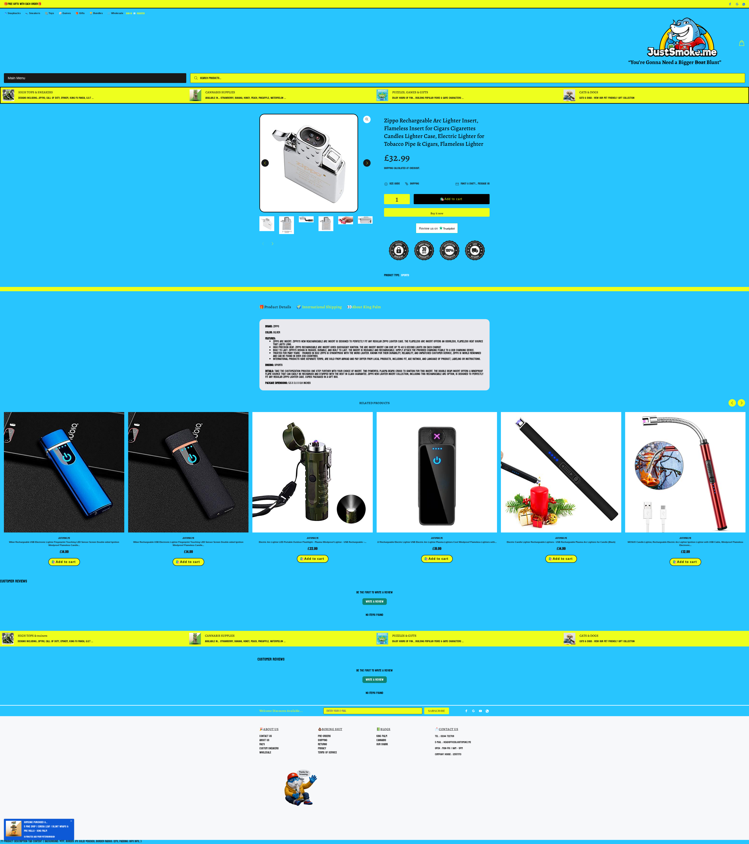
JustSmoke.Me (64, 538)
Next (367, 163)
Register (141, 13)
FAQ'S (262, 744)
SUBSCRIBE (436, 711)
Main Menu (16, 78)
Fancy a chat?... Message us (475, 183)
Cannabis (381, 740)
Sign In (129, 13)
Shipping (388, 168)
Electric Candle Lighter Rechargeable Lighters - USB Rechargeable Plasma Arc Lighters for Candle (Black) (561, 542)
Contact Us (265, 736)
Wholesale (265, 753)
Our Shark (382, 744)
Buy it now (436, 213)
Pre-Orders (324, 736)
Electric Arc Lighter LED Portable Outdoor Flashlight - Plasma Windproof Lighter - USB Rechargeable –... (312, 542)
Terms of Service (327, 753)
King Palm (381, 736)
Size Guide (395, 183)
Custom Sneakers (269, 748)
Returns (322, 744)
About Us (264, 740)
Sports (405, 275)
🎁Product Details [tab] (275, 307)
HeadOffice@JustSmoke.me (457, 742)
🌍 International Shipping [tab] (319, 307)
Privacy (322, 748)
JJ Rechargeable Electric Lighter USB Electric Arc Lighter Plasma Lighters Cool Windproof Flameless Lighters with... (437, 542)
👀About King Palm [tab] (364, 307)
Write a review (374, 601)
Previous (265, 163)
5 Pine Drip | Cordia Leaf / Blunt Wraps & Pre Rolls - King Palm (46, 828)
